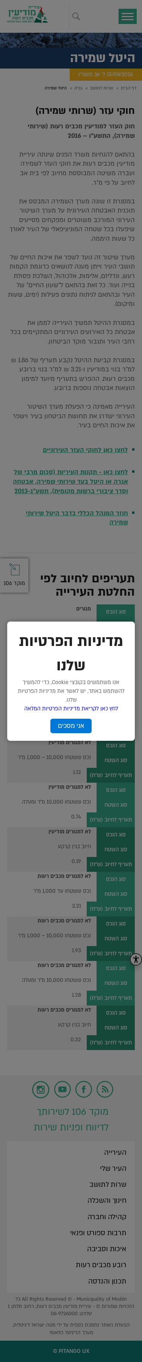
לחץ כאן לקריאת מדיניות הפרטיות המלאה (71, 708)
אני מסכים (71, 726)
